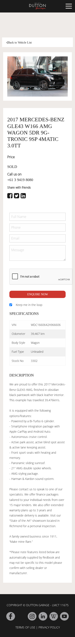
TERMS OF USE (25, 627)
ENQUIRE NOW (37, 294)
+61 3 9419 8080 (20, 180)
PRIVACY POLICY (49, 627)
